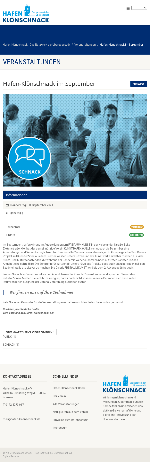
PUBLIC (7, 336)
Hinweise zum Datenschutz (70, 419)
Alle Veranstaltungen (66, 404)
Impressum (60, 427)
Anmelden (139, 83)
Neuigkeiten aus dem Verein (70, 411)
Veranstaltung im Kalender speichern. (29, 331)
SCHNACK (9, 344)
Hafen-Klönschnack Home (69, 388)
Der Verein (59, 396)
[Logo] (37, 12)
